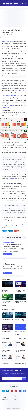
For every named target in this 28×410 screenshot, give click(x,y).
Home (4, 7)
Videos (20, 338)
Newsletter (14, 7)
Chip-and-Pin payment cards (12, 95)
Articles (25, 338)
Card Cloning (5, 107)
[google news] (24, 391)
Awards (15, 399)
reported (19, 90)
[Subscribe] (24, 379)
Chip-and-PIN (11, 105)
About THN (4, 397)
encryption (12, 178)
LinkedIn (11, 225)
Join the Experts (7, 272)
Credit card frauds (5, 41)
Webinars (23, 7)
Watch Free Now (7, 254)
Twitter (6, 225)
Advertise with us (5, 399)
